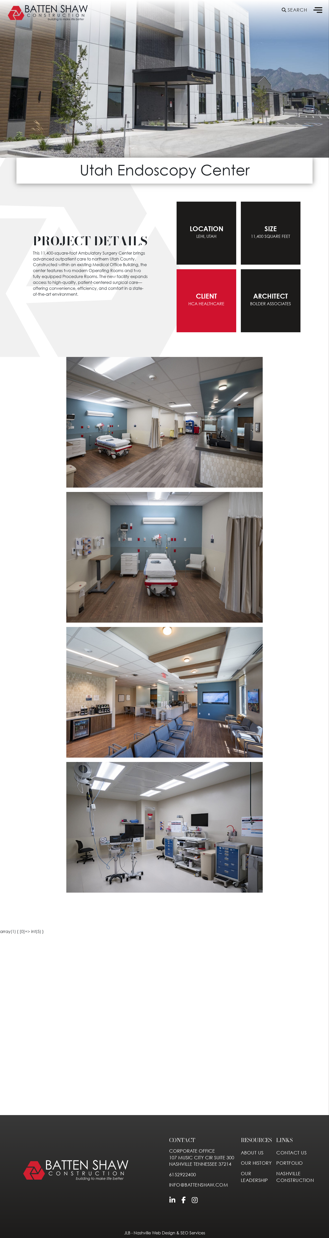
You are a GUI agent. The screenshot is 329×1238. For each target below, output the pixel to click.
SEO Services (192, 1233)
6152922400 (182, 1174)
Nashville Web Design (154, 1233)
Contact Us (291, 1152)
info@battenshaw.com (198, 1185)
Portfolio (289, 1163)
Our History (256, 1163)
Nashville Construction (295, 1177)
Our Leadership (254, 1177)
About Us (252, 1152)
